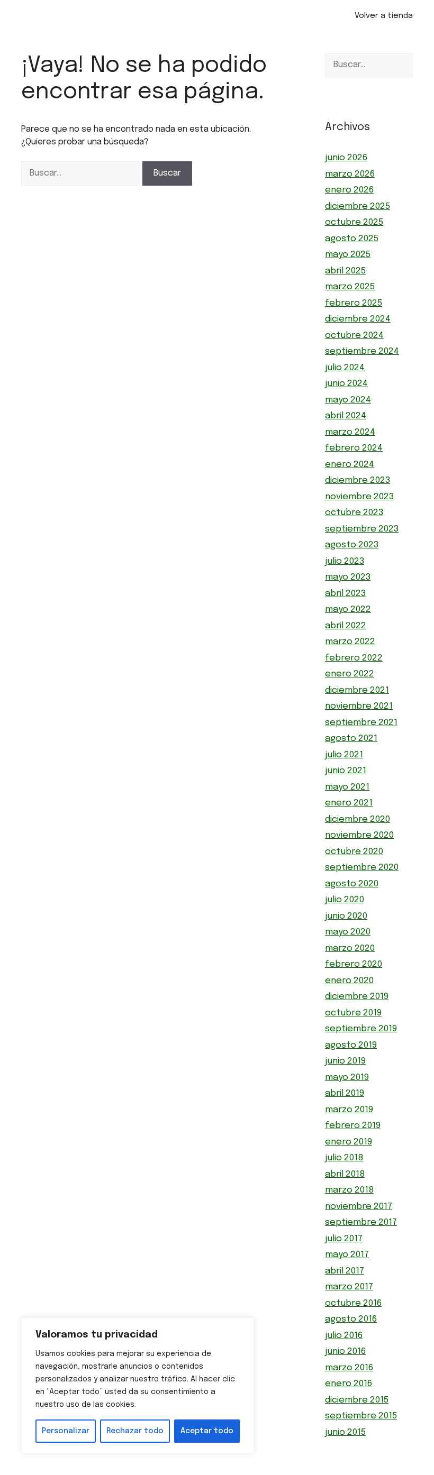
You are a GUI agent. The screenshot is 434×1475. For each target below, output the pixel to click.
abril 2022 (345, 625)
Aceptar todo (206, 1431)
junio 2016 (345, 1351)
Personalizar (65, 1431)
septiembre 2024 (362, 351)
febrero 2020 (353, 964)
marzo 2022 (350, 641)
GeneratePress (276, 1468)
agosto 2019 (351, 1045)
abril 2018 (345, 1174)
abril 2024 (345, 415)
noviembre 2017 (358, 1206)
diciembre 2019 (356, 996)
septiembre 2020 (362, 867)
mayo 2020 (347, 932)
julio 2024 (345, 367)
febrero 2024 (354, 448)
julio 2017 (344, 1238)
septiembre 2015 (361, 1416)
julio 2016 (344, 1335)
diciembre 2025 (357, 206)
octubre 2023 (354, 512)
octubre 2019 (353, 1013)
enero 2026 (349, 190)
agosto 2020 (351, 883)
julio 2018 (344, 1157)
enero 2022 (349, 674)
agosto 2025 (351, 238)
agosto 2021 (351, 738)
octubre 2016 (353, 1303)
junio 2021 (345, 770)
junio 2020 (346, 916)
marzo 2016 (349, 1367)
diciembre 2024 (358, 319)
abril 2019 (344, 1093)
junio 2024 (346, 383)
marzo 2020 (350, 948)
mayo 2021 (347, 787)
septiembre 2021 (361, 722)
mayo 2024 (348, 400)
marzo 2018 (349, 1190)
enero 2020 (349, 980)
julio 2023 (344, 561)
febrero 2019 (353, 1125)
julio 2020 (344, 899)
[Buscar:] (81, 173)
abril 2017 (344, 1271)
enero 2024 (349, 464)
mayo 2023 (347, 577)
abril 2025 (345, 271)
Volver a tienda (384, 16)
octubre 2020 (354, 851)
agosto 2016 (351, 1319)
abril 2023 (345, 593)
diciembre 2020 (357, 819)
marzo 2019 (349, 1109)
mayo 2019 (347, 1077)
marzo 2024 (350, 432)
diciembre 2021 (357, 690)
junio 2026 (346, 157)
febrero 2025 (353, 303)
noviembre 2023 (359, 496)
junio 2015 (345, 1432)
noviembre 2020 (359, 835)
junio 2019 (345, 1061)
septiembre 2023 (362, 529)
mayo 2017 (347, 1254)
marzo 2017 (349, 1286)
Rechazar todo (135, 1431)
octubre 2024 (354, 335)
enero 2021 (349, 803)
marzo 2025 (350, 286)
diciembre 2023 (357, 480)
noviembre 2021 (359, 706)
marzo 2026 (350, 174)
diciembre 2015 (356, 1400)
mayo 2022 (348, 609)
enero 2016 (348, 1383)
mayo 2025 (347, 254)
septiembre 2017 (361, 1222)
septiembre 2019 (361, 1028)
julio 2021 (344, 754)
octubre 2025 (354, 222)
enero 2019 (348, 1142)
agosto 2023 (351, 544)
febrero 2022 (354, 658)
